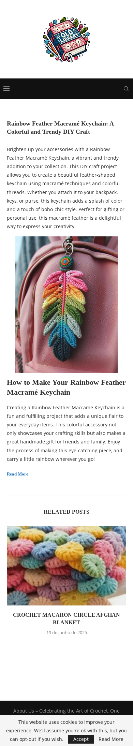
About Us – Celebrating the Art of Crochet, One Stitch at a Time (66, 713)
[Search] (126, 89)
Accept (81, 739)
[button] (66, 647)
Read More (111, 739)
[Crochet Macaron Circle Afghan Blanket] (66, 565)
